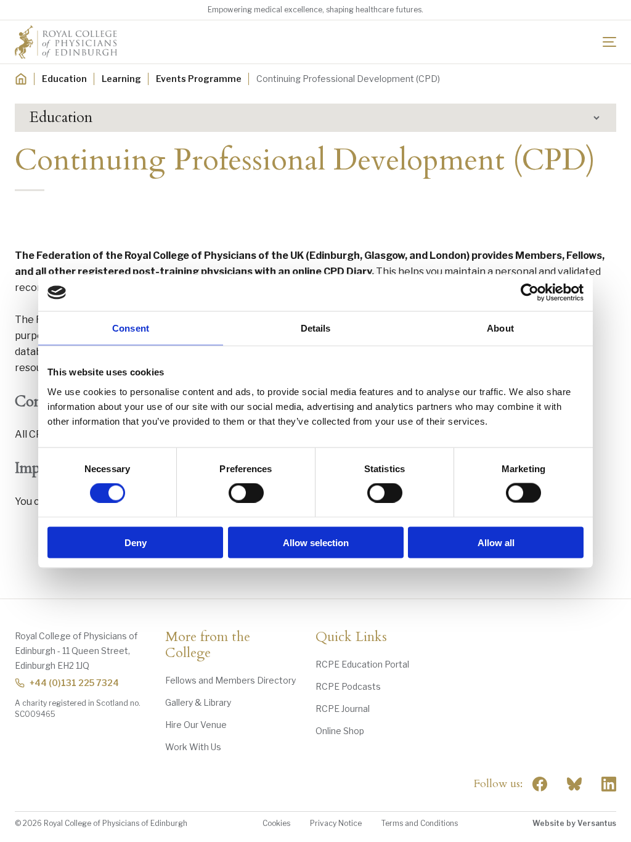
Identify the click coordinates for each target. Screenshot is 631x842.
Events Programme (199, 78)
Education (64, 78)
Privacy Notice (336, 823)
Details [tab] (316, 328)
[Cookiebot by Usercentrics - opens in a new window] (530, 293)
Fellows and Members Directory (230, 680)
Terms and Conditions (419, 823)
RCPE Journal (343, 708)
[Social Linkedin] (608, 784)
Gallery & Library (198, 702)
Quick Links (351, 637)
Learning (121, 78)
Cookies (276, 823)
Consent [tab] (130, 328)
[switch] (246, 493)
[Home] (21, 79)
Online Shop (340, 731)
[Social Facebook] (539, 784)
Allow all (496, 542)
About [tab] (500, 328)
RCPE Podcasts (348, 686)
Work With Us (193, 747)
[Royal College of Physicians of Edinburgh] (66, 42)
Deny (135, 542)
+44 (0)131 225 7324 (74, 682)
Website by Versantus (574, 823)
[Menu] (609, 41)
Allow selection (316, 542)
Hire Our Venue (196, 724)
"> (574, 784)
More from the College (207, 645)
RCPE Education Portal (362, 664)
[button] (315, 118)
